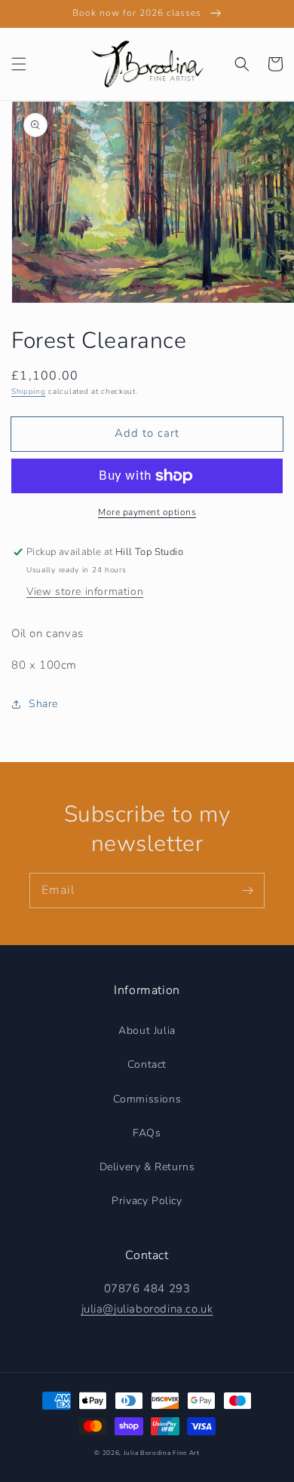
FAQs (147, 1133)
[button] (18, 64)
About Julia (147, 1030)
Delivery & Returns (147, 1167)
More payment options (147, 512)
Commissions (147, 1099)
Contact (147, 1064)
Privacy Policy (147, 1201)
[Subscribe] (247, 890)
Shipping (28, 391)
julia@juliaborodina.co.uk (147, 1308)
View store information (84, 591)
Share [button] (43, 704)
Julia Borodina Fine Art (162, 1453)
